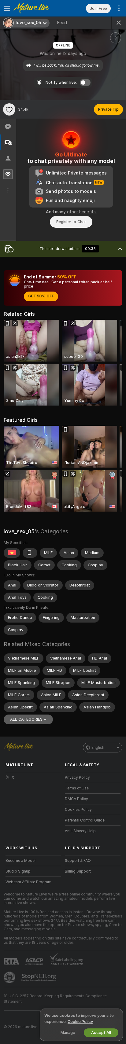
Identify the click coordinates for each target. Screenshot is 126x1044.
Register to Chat (71, 221)
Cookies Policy (78, 809)
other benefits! (82, 211)
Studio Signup (18, 871)
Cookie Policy (80, 1021)
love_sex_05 (19, 531)
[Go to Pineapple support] (10, 977)
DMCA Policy (76, 799)
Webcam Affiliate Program (28, 882)
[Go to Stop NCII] (39, 977)
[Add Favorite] (9, 109)
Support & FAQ (78, 860)
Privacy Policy (77, 777)
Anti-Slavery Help (80, 831)
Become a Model (20, 860)
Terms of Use (77, 788)
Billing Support (78, 871)
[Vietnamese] (12, 553)
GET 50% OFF (41, 296)
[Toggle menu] (6, 8)
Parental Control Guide (85, 820)
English (97, 747)
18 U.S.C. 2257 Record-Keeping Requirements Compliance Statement (55, 999)
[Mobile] (30, 553)
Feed (62, 22)
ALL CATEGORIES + (28, 719)
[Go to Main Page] (38, 8)
